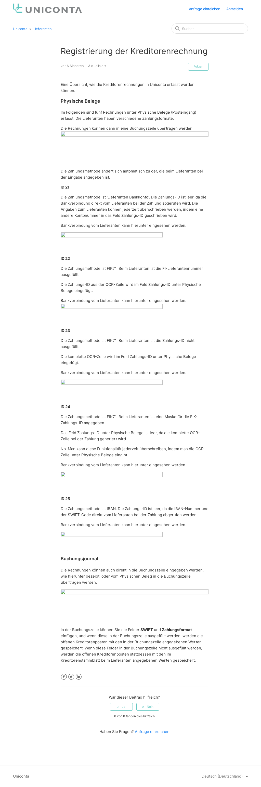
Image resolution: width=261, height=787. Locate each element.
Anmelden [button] (234, 9)
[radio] (121, 707)
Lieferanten (42, 29)
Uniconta (20, 29)
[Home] (47, 11)
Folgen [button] (198, 66)
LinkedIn (78, 677)
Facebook (64, 677)
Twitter (71, 677)
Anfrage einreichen (204, 9)
